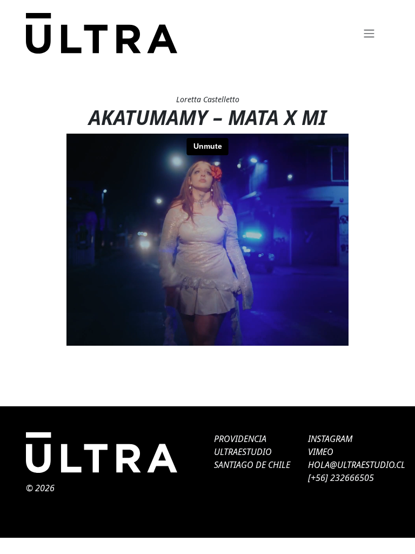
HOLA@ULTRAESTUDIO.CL (356, 465)
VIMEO (320, 452)
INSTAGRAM (330, 439)
